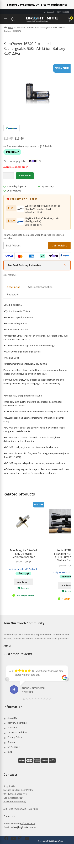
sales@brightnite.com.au (23, 827)
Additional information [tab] (40, 287)
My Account (49, 12)
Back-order (25, 175)
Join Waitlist (59, 245)
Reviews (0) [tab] (13, 294)
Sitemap (12, 742)
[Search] (12, 19)
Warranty (12, 727)
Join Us (7, 645)
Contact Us (9, 816)
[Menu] (5, 19)
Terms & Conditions (18, 732)
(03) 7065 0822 (63, 12)
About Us (12, 717)
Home (10, 27)
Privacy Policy (15, 737)
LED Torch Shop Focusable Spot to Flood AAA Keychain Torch (42, 207)
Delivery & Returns (17, 722)
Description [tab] (13, 287)
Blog (10, 751)
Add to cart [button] (23, 582)
